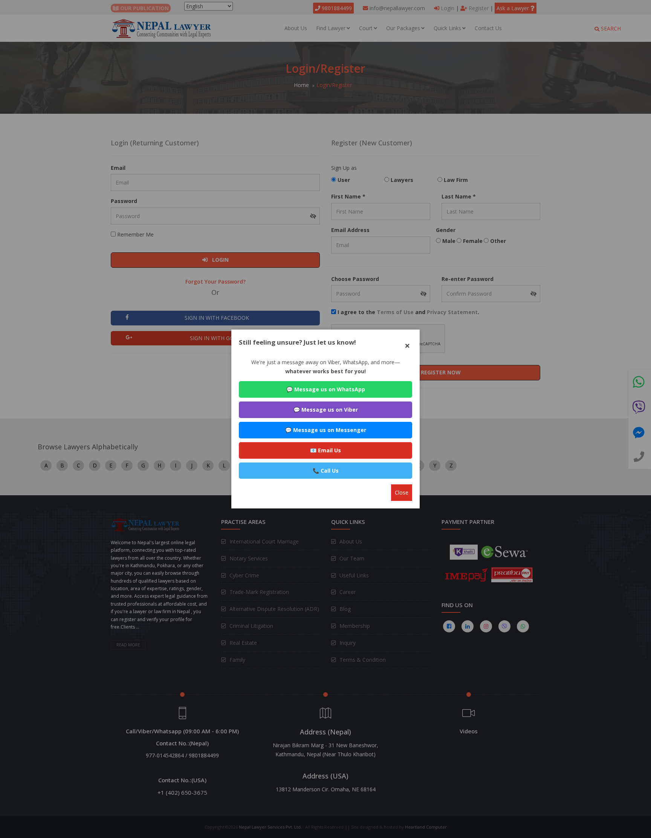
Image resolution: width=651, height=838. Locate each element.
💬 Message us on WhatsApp (325, 389)
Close (401, 492)
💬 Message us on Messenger (325, 430)
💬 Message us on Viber (325, 409)
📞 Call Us (326, 470)
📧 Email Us (325, 450)
